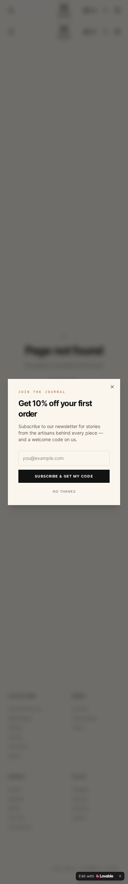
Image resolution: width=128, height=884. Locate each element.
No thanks (64, 491)
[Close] (112, 386)
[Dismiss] (120, 876)
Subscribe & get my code (64, 476)
